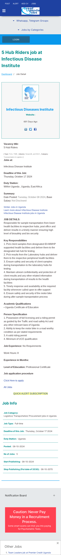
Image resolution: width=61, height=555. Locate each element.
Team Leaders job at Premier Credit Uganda (29, 552)
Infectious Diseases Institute (30, 109)
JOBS (33, 3)
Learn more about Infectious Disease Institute (26, 210)
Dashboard (6, 74)
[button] (30, 20)
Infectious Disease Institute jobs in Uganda (24, 213)
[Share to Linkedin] (25, 129)
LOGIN (16, 39)
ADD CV (24, 3)
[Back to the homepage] (30, 11)
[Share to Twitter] (30, 129)
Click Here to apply (14, 380)
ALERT (16, 3)
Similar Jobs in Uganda (15, 207)
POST (7, 3)
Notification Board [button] (16, 495)
